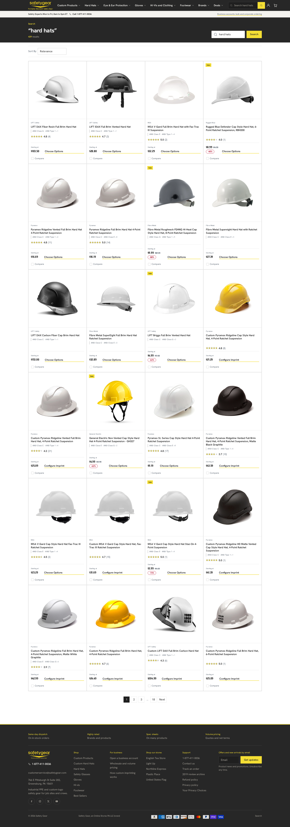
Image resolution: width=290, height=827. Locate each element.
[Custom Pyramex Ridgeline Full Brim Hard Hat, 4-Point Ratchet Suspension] (116, 614)
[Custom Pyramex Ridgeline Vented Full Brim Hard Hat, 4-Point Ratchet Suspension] (57, 401)
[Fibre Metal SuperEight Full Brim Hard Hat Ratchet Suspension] (116, 299)
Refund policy (190, 779)
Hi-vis (77, 785)
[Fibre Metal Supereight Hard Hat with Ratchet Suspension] (232, 193)
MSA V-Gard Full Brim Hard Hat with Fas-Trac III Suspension (173, 128)
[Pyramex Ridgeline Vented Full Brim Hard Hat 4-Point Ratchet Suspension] (57, 193)
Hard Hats (90, 5)
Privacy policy (190, 785)
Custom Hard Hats (84, 763)
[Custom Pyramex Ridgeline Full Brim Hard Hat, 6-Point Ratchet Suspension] (232, 614)
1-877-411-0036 (41, 764)
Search (254, 34)
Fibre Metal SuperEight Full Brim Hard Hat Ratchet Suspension (113, 337)
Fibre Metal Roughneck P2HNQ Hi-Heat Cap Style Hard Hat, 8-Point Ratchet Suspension (172, 231)
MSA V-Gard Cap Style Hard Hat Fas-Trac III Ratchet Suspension (56, 545)
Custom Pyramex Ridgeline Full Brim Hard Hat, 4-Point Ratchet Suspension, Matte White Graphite (57, 654)
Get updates (251, 760)
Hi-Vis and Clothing (161, 5)
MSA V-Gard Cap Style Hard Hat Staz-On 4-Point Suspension (172, 545)
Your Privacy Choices (194, 790)
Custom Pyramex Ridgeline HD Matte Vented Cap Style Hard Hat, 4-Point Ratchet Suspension (231, 547)
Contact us (188, 763)
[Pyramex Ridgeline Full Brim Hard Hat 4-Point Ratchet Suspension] (116, 193)
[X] (48, 801)
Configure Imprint (229, 360)
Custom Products (67, 5)
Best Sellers (80, 795)
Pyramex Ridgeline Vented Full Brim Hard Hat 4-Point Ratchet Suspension (56, 231)
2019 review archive (193, 774)
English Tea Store (155, 758)
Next (162, 699)
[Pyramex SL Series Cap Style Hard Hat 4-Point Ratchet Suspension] (174, 401)
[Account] (268, 5)
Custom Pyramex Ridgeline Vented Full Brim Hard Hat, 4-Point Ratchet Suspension (56, 439)
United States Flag (156, 779)
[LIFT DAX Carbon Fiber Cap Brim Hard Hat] (57, 299)
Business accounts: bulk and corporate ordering (239, 14)
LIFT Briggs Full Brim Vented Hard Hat (169, 335)
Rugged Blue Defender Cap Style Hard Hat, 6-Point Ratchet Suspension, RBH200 (231, 128)
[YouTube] (56, 801)
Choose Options (54, 151)
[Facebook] (31, 801)
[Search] (261, 5)
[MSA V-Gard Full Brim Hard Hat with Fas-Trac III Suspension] (174, 90)
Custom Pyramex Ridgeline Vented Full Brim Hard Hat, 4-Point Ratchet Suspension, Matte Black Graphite (231, 441)
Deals (217, 5)
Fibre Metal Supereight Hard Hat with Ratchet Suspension (231, 231)
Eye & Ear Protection (116, 5)
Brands (202, 5)
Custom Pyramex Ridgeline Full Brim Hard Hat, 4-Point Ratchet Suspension (115, 652)
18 (153, 699)
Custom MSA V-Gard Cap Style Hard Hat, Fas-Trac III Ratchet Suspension (115, 545)
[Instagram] (40, 801)
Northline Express (156, 769)
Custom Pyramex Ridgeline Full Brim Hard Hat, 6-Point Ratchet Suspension (232, 652)
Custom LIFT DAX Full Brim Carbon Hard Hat (173, 651)
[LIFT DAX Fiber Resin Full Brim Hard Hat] (57, 90)
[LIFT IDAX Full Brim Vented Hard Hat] (116, 90)
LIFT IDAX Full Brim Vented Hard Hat (110, 126)
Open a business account (124, 758)
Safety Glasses (82, 774)
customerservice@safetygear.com (47, 772)
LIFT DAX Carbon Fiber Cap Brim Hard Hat (55, 335)
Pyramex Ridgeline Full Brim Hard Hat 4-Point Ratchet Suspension (114, 231)
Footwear (185, 5)
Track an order (190, 769)
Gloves (139, 5)
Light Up (150, 763)
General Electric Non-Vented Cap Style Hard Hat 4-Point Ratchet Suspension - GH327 (114, 439)
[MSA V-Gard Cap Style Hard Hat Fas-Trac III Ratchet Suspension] (57, 507)
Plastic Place (153, 774)
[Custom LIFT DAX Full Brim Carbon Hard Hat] (174, 614)
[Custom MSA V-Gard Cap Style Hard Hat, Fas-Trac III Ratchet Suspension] (116, 507)
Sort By (32, 51)
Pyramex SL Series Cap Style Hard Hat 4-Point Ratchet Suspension (174, 439)
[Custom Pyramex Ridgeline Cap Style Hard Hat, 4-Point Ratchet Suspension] (232, 299)
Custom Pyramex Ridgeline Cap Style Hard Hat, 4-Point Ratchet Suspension (230, 337)
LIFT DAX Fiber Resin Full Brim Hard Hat (53, 126)
